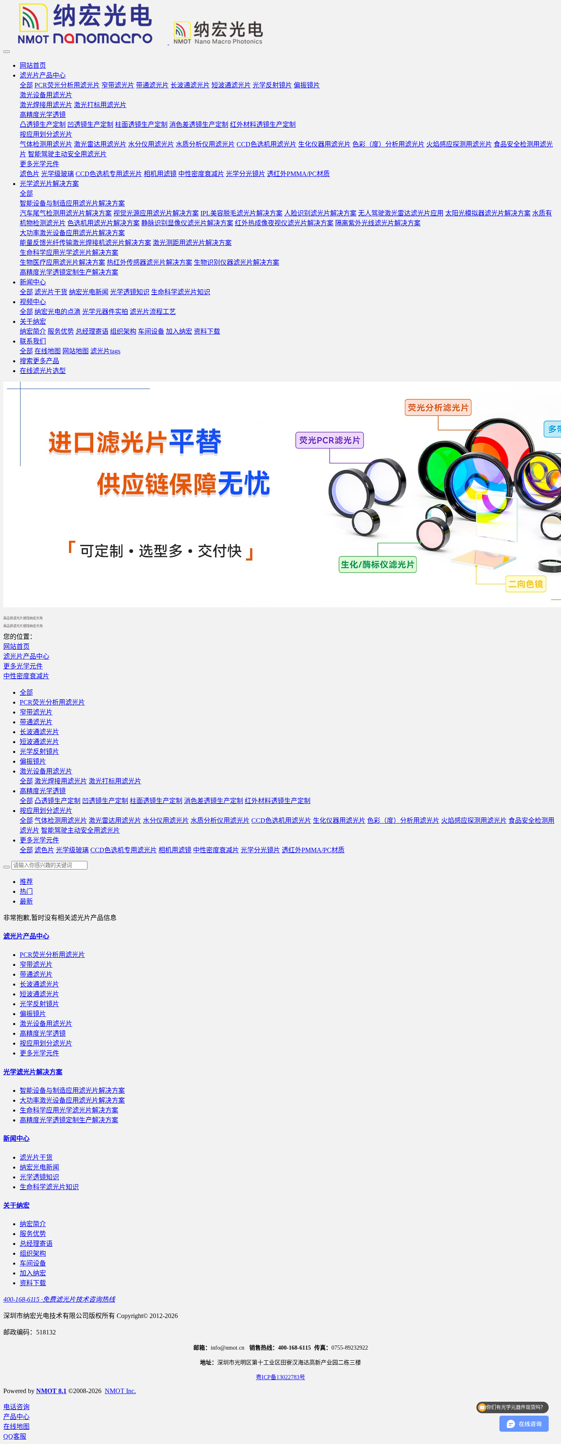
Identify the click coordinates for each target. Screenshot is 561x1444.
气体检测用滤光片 (60, 820)
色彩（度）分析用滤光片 (403, 820)
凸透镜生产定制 (57, 800)
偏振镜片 (33, 761)
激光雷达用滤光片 (115, 820)
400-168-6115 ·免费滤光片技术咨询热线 (59, 1299)
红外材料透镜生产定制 (277, 800)
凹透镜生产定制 (105, 800)
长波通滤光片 (39, 731)
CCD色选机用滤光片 (281, 820)
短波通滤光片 (39, 741)
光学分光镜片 (260, 850)
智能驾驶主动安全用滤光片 (80, 830)
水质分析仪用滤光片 (220, 820)
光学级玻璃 (72, 850)
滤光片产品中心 (26, 656)
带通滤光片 (36, 722)
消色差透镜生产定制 (213, 800)
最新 (26, 901)
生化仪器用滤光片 (339, 820)
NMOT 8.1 (51, 1390)
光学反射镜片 (39, 751)
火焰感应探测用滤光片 (474, 820)
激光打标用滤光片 (115, 781)
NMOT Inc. (120, 1390)
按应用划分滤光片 (46, 810)
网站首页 (33, 65)
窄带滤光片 (36, 712)
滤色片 (44, 850)
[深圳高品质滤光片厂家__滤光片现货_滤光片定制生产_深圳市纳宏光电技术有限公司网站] (280, 24)
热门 (26, 891)
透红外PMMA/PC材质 (313, 850)
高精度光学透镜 (43, 790)
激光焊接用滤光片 (60, 781)
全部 (26, 85)
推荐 (26, 881)
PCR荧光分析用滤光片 (52, 702)
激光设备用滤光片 (46, 771)
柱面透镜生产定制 (156, 800)
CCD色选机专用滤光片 (123, 850)
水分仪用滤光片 (166, 820)
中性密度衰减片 (26, 676)
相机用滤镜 (175, 850)
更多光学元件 (23, 666)
